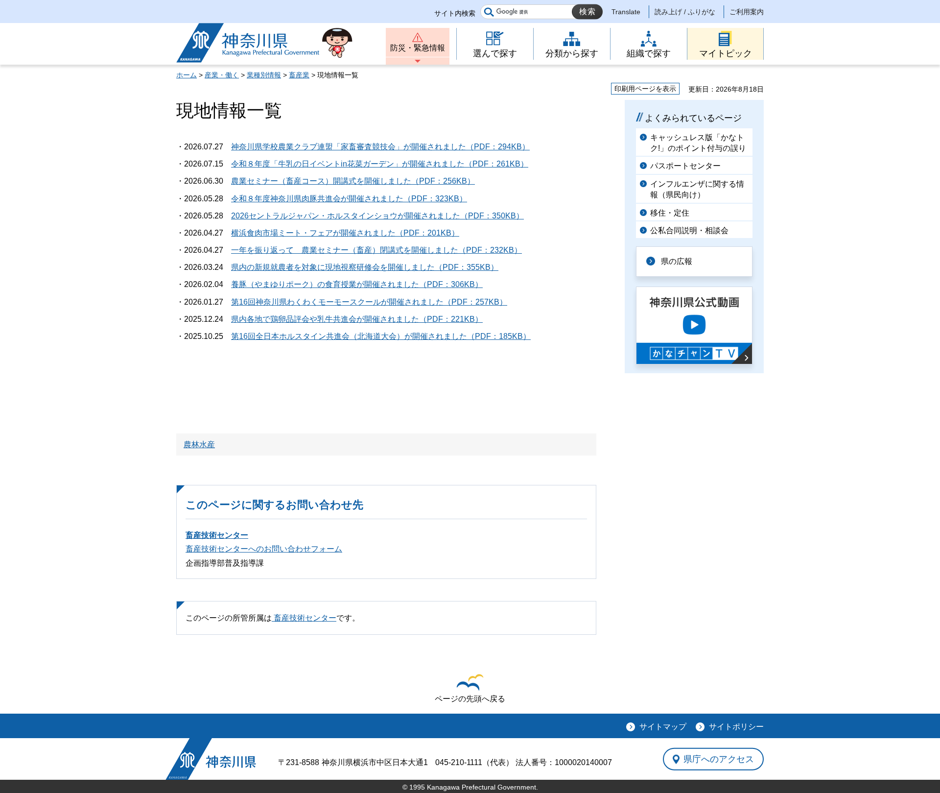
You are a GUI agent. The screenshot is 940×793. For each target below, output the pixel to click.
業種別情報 (264, 75)
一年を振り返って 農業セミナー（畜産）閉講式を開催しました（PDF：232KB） (376, 250)
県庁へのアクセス (718, 759)
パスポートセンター (685, 166)
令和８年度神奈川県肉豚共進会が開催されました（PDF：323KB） (349, 198)
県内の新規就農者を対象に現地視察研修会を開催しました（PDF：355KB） (364, 267)
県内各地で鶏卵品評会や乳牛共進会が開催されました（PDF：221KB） (357, 319)
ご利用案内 (746, 12)
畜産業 (299, 75)
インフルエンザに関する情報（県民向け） (697, 189)
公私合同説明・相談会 (689, 230)
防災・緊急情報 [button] (417, 48)
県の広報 (676, 261)
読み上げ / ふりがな (685, 12)
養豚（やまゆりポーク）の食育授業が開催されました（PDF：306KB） (357, 284)
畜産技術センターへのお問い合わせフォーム (264, 549)
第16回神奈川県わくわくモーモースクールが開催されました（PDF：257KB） (369, 302)
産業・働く (222, 75)
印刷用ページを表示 (645, 89)
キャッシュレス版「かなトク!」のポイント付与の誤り (698, 142)
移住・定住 (669, 213)
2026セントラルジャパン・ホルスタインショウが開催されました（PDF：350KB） (377, 216)
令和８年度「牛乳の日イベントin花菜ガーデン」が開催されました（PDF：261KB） (379, 164)
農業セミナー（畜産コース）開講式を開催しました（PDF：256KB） (353, 181)
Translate (625, 12)
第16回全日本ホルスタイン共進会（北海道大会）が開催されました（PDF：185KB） (381, 336)
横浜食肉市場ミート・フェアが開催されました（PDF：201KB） (345, 233)
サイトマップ (662, 726)
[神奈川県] (210, 759)
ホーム (186, 75)
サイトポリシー (736, 726)
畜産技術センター (217, 535)
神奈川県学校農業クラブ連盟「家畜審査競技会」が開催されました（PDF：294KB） (380, 147)
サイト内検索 (454, 13)
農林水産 (199, 444)
